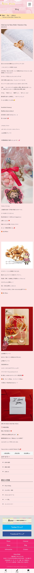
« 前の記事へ (7, 453)
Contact (25, 549)
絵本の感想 (7, 462)
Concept (25, 541)
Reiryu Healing (8, 485)
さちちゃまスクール (9, 495)
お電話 (17, 571)
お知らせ (13, 15)
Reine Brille (17, 554)
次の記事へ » (27, 453)
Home (3, 15)
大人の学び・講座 (9, 490)
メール (28, 571)
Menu (8, 545)
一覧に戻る (17, 453)
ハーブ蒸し (7, 499)
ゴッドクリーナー (9, 504)
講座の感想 (7, 467)
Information (8, 549)
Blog (8, 15)
